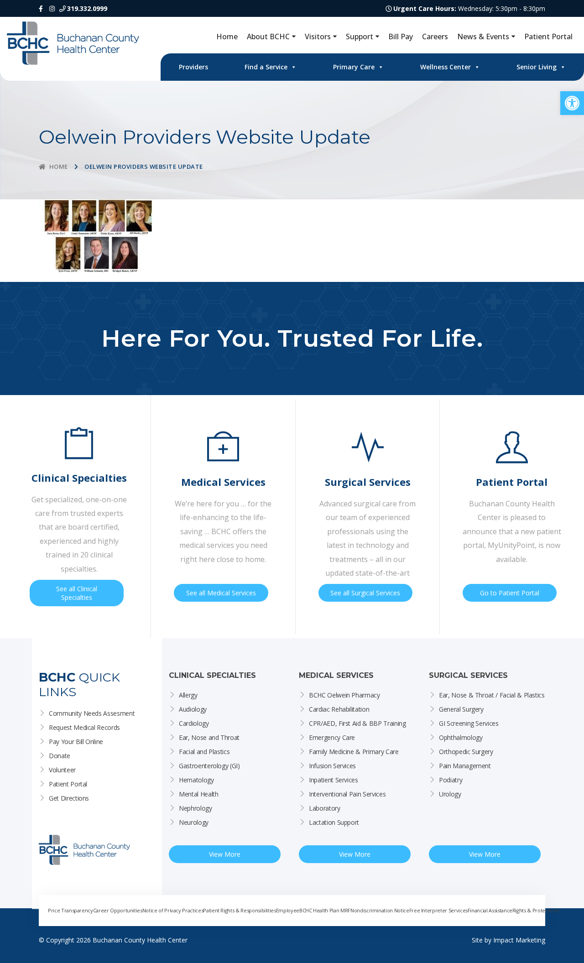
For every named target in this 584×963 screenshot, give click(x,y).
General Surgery (461, 709)
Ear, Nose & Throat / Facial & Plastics (492, 695)
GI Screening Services (469, 723)
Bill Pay (400, 36)
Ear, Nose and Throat (209, 737)
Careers (435, 36)
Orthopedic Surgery (466, 751)
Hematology (196, 780)
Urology (450, 794)
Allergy (188, 695)
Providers (193, 66)
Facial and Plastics (204, 751)
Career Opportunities (117, 910)
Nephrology (195, 808)
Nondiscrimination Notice (379, 910)
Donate (59, 755)
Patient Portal (548, 36)
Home (227, 36)
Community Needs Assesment (92, 713)
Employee (287, 910)
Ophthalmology (460, 737)
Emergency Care (332, 737)
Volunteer (62, 769)
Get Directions (69, 798)
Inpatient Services (333, 780)
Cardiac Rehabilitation (339, 709)
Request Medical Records (84, 727)
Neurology (194, 822)
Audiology (193, 709)
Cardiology (194, 723)
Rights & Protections (535, 910)
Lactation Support (334, 822)
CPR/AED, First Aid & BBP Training (357, 723)
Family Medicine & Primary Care (354, 751)
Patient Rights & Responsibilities (239, 910)
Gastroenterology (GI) (209, 765)
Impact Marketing (519, 940)
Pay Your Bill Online (76, 741)
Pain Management (465, 765)
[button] (572, 103)
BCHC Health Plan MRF (324, 910)
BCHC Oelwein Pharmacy (344, 695)
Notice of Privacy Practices (172, 910)
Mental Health (198, 794)
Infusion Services (332, 765)
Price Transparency (70, 910)
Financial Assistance (490, 910)
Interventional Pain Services (347, 794)
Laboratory (324, 808)
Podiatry (450, 780)
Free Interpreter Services (438, 910)
